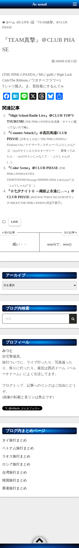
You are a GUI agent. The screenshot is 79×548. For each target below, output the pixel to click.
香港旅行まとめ (14, 488)
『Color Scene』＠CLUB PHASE (32, 168)
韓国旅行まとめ (14, 480)
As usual (39, 4)
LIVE (14, 221)
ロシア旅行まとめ (16, 464)
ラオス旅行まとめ (16, 456)
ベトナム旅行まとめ (18, 448)
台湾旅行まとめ (14, 472)
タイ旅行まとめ (14, 440)
